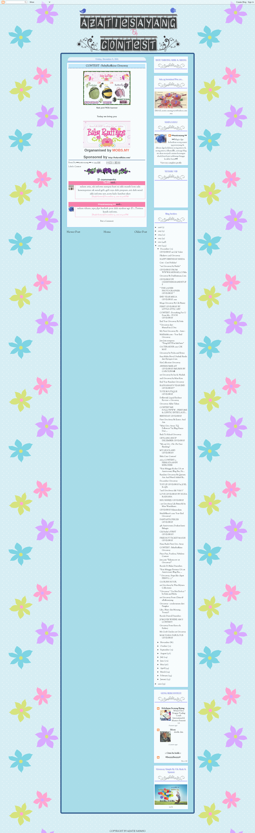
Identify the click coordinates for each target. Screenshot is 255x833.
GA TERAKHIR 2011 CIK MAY (171, 348)
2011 (160, 245)
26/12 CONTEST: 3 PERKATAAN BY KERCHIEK (169, 463)
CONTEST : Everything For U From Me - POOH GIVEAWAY (173, 315)
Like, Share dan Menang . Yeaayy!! (170, 611)
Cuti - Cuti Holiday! (168, 262)
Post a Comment (106, 221)
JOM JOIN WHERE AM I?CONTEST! (171, 621)
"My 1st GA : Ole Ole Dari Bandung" (171, 445)
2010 (160, 684)
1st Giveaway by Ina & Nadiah (172, 375)
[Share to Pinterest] (118, 162)
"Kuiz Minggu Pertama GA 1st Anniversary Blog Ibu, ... (172, 571)
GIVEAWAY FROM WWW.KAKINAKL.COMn (173, 271)
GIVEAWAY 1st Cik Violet (171, 252)
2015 (160, 231)
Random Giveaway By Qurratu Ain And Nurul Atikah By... (172, 476)
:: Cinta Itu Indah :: (173, 753)
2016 (160, 227)
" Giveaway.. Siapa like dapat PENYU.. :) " (172, 577)
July (162, 657)
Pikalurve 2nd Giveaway (170, 255)
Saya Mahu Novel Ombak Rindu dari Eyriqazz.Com (173, 358)
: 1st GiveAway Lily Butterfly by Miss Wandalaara (173, 505)
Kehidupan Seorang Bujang (173, 708)
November (165, 642)
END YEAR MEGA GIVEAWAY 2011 (168, 298)
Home (107, 232)
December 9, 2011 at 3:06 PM (116, 196)
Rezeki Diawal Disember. (170, 616)
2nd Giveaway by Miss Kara (171, 378)
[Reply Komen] (98, 196)
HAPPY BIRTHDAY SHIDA (172, 259)
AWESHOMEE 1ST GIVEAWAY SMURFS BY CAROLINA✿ (172, 369)
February (164, 675)
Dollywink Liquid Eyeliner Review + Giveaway (171, 399)
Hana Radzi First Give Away (172, 544)
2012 (160, 242)
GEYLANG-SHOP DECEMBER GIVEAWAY (172, 439)
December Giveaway (169, 481)
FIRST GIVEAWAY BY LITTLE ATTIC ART (170, 308)
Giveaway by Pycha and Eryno (172, 353)
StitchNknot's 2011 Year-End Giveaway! (172, 515)
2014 (160, 234)
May (162, 664)
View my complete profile (171, 162)
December (165, 249)
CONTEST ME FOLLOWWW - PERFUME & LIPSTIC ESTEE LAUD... (173, 410)
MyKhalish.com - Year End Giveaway (171, 336)
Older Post (140, 232)
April (162, 668)
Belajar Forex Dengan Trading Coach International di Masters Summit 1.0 (178, 716)
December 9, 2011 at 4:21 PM (116, 214)
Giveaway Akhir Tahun (169, 403)
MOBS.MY (120, 150)
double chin (178, 732)
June (162, 661)
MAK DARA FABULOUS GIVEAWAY (171, 636)
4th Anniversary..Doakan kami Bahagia (172, 527)
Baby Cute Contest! (168, 456)
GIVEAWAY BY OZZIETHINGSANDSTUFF (173, 282)
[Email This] (107, 162)
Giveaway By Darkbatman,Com (173, 276)
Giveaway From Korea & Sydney (170, 627)
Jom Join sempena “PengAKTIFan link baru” (172, 342)
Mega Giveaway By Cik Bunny (172, 303)
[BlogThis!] (110, 162)
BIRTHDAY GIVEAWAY (171, 416)
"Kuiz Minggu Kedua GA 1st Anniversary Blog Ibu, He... (172, 470)
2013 (160, 238)
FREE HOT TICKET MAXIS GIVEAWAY (172, 539)
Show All (184, 761)
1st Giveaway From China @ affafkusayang (171, 599)
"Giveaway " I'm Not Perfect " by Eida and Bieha (173, 593)
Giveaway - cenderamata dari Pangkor (172, 605)
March (163, 672)
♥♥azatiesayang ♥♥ (84, 162)
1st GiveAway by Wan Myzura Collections (172, 586)
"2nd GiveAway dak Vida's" (171, 490)
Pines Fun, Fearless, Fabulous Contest (172, 555)
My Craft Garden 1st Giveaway (173, 631)
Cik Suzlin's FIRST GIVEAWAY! (168, 533)
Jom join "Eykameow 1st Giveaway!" (170, 561)
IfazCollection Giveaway (170, 362)
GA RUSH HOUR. (168, 581)
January (163, 679)
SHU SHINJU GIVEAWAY (172, 500)
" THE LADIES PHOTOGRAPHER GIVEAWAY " (170, 291)
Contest (78, 166)
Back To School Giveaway (170, 434)
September (165, 649)
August (163, 653)
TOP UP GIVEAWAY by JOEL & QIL (173, 486)
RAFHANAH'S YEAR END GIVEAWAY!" (172, 387)
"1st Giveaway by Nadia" (170, 266)
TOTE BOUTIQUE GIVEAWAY (168, 393)
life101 (173, 729)
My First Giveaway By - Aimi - (172, 331)
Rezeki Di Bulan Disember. (171, 566)
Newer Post (73, 232)
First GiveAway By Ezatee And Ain (172, 421)
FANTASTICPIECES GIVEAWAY (169, 521)
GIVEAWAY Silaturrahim (171, 510)
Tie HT (106, 182)
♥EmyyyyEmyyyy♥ (172, 757)
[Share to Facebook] (116, 162)
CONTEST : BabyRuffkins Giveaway (171, 549)
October (164, 646)
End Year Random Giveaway (172, 382)
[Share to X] (113, 162)
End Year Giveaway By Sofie (172, 321)
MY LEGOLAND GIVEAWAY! (167, 451)
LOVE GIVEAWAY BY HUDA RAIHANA (173, 495)
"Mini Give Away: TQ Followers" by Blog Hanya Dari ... (171, 428)
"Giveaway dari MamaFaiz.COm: (168, 326)
